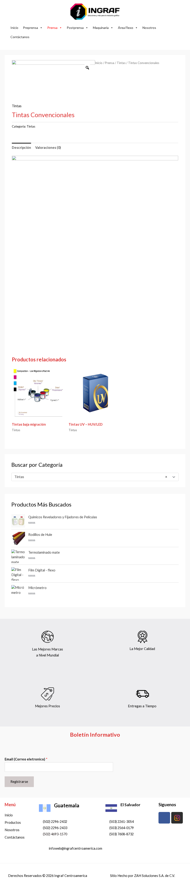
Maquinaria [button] (101, 28)
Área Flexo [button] (125, 28)
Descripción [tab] (21, 148)
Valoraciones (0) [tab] (48, 148)
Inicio (14, 28)
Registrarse (19, 782)
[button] (95, 44)
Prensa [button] (52, 28)
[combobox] (95, 477)
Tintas (121, 63)
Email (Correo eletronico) (26, 759)
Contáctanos (19, 37)
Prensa (109, 63)
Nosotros (149, 28)
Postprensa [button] (75, 28)
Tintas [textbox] (90, 477)
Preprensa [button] (30, 28)
